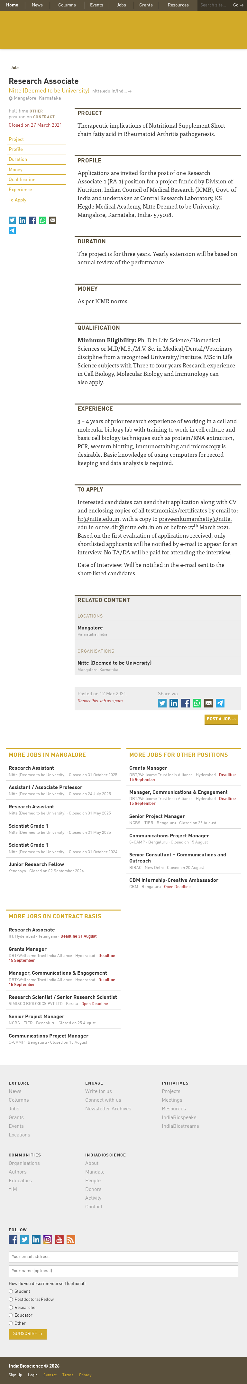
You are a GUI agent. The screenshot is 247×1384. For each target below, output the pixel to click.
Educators (20, 1181)
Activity (93, 1198)
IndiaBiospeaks (179, 1117)
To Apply (17, 200)
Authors (18, 1172)
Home (12, 5)
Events (96, 5)
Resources (178, 5)
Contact (93, 1207)
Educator (23, 1315)
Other (36, 111)
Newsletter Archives (108, 1109)
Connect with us (103, 1100)
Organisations (24, 1163)
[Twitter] (12, 220)
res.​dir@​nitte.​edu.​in (128, 526)
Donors (93, 1189)
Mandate (95, 1172)
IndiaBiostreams (180, 1126)
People (93, 1181)
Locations (19, 1135)
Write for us (98, 1091)
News (37, 5)
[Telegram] (12, 230)
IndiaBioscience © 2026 (34, 1366)
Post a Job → (221, 719)
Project (16, 139)
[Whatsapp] (42, 220)
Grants (146, 5)
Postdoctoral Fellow (34, 1299)
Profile (16, 149)
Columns (67, 5)
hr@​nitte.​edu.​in (98, 518)
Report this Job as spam (100, 701)
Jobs (121, 5)
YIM (13, 1189)
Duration (18, 159)
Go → (238, 5)
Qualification (22, 180)
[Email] (52, 220)
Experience (20, 190)
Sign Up (15, 1375)
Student (22, 1291)
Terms (67, 1375)
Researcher (25, 1307)
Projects (171, 1091)
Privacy (85, 1375)
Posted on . (102, 694)
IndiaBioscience (123, 30)
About (91, 1163)
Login (33, 1375)
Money (16, 170)
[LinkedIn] (22, 220)
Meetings (172, 1100)
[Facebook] (32, 220)
